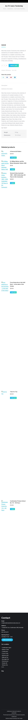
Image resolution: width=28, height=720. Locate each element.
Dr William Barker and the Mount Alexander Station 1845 (18, 162)
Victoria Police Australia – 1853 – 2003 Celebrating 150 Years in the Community (17, 175)
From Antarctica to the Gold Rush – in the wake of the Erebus (17, 284)
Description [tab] (4, 85)
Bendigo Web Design (18, 718)
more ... (3, 667)
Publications (8, 70)
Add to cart (13, 65)
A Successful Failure (15, 151)
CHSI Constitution (7, 639)
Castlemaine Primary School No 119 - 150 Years (17, 502)
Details (12, 169)
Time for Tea (13, 391)
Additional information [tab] (6, 89)
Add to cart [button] (13, 157)
